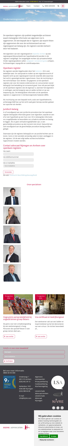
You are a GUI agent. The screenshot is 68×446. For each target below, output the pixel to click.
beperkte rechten (39, 54)
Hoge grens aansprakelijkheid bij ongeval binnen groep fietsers (17, 318)
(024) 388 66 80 (24, 391)
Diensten (20, 6)
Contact (36, 6)
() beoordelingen (34, 1)
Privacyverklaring (41, 381)
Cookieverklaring (41, 384)
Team (28, 6)
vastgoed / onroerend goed (36, 61)
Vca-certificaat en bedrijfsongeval (49, 317)
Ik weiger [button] (53, 436)
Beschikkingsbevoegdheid (27, 175)
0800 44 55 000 (9, 373)
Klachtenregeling (41, 386)
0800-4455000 (50, 6)
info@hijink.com (25, 398)
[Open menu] (63, 6)
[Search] (58, 6)
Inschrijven (9, 361)
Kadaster (38, 71)
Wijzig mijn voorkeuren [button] (47, 440)
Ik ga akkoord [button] (44, 436)
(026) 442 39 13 (24, 381)
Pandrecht (13, 175)
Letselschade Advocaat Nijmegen (40, 398)
